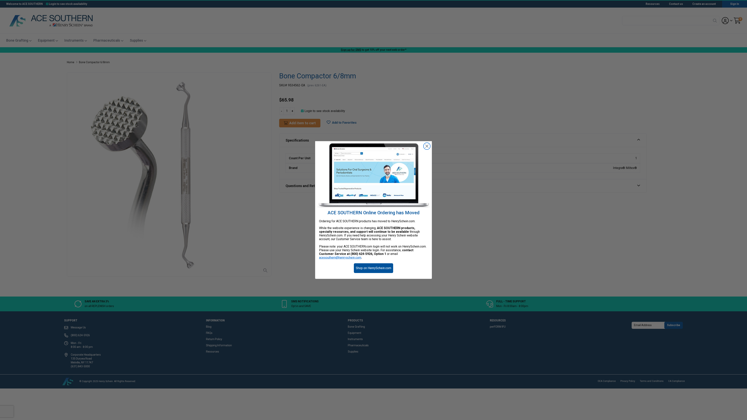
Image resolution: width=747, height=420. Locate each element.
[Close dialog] (426, 146)
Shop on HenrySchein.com (373, 268)
